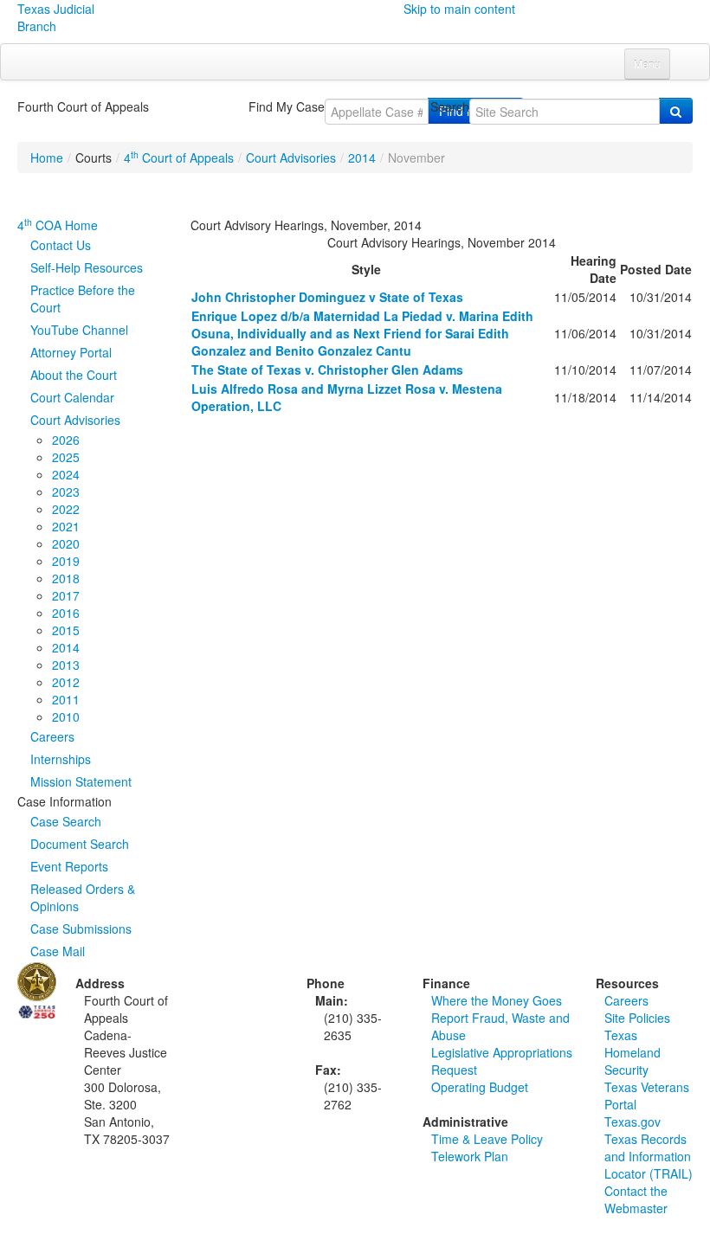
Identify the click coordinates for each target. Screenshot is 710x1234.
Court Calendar (72, 397)
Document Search (79, 843)
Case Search (65, 821)
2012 (66, 682)
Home (46, 157)
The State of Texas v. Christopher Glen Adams (327, 369)
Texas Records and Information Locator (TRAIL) (648, 1156)
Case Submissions (81, 928)
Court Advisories (291, 157)
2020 (66, 543)
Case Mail (57, 951)
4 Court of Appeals (179, 157)
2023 (66, 491)
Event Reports (69, 866)
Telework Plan (469, 1156)
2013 (66, 664)
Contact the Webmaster (636, 1199)
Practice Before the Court (82, 298)
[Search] (676, 111)
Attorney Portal (71, 352)
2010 (66, 716)
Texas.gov (632, 1121)
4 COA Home (57, 225)
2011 (66, 699)
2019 (66, 560)
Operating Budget (479, 1087)
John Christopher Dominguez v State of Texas (327, 296)
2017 (66, 595)
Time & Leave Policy (487, 1138)
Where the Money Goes (496, 1000)
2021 (66, 526)
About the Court (73, 374)
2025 (66, 457)
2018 (66, 578)
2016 (66, 612)
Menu (647, 63)
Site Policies (637, 1017)
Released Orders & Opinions (82, 897)
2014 (362, 157)
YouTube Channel (79, 329)
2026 (66, 439)
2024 (66, 474)
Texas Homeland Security (632, 1052)
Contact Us (60, 245)
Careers (52, 736)
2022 (66, 508)
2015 (66, 630)
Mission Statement (81, 781)
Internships (60, 759)
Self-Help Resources (86, 267)
